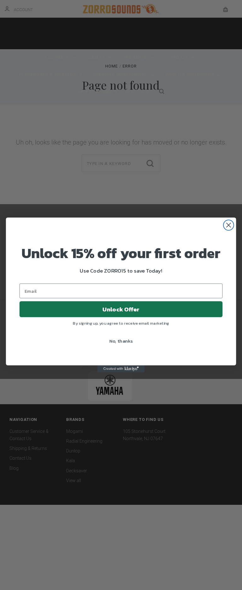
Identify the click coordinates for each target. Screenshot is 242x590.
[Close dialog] (228, 225)
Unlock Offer (120, 309)
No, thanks (121, 340)
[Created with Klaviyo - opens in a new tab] (121, 368)
